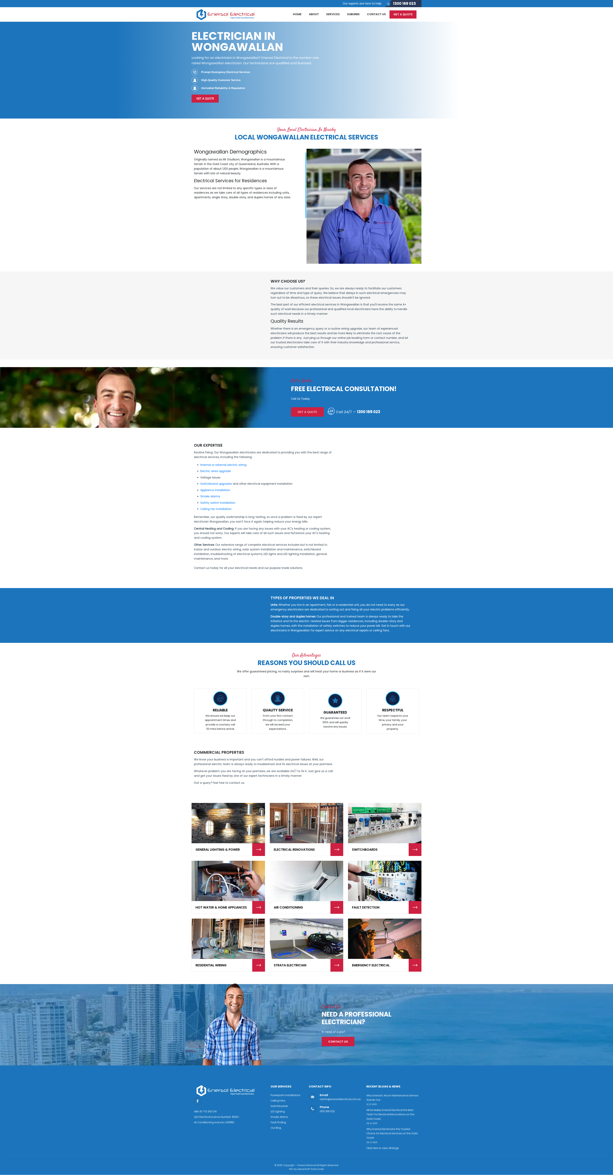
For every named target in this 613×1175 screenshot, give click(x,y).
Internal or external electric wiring (223, 465)
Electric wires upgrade (215, 471)
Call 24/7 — (358, 411)
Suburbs (353, 14)
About (314, 14)
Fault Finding (278, 1122)
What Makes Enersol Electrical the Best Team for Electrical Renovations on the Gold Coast (390, 1114)
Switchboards (279, 1106)
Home (297, 14)
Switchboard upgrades (216, 484)
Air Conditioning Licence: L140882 (214, 1122)
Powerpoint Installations (285, 1095)
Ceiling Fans (278, 1100)
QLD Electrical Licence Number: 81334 (216, 1117)
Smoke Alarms (279, 1117)
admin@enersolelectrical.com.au (340, 1099)
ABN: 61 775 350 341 (205, 1111)
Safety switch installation (217, 503)
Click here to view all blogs (382, 1148)
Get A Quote (205, 98)
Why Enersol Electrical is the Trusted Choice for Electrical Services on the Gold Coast (391, 1133)
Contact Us (376, 14)
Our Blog (276, 1128)
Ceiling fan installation (215, 509)
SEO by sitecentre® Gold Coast (306, 1169)
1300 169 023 (404, 3)
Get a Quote (403, 14)
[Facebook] (199, 1101)
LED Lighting (278, 1111)
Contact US (338, 1042)
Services (333, 14)
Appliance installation (215, 490)
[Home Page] (226, 1090)
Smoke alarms (210, 496)
